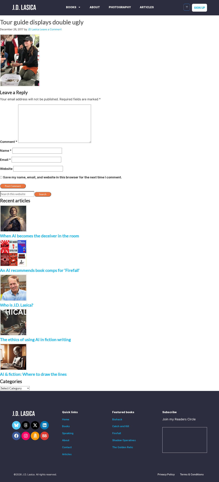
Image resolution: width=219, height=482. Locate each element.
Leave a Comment (51, 29)
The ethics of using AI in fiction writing (35, 339)
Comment (8, 142)
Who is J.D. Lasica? (16, 304)
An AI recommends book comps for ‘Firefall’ (39, 270)
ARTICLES (147, 7)
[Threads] (25, 425)
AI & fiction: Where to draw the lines (33, 374)
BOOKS (71, 7)
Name (5, 150)
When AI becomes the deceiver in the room (39, 235)
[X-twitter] (35, 425)
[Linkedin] (44, 425)
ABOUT (95, 7)
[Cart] (187, 7)
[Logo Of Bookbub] (44, 436)
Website (6, 169)
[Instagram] (25, 436)
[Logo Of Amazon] (35, 436)
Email (5, 159)
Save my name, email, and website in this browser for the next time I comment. (62, 177)
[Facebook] (16, 436)
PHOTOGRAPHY (120, 7)
